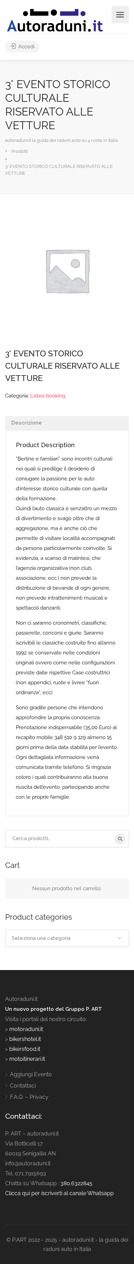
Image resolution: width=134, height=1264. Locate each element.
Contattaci (23, 1085)
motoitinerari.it (26, 1059)
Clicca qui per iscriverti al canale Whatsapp (59, 1193)
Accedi (25, 47)
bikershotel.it (25, 1039)
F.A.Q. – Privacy (29, 1097)
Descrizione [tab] (26, 423)
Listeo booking (47, 396)
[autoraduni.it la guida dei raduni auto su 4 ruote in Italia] (55, 20)
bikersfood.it (24, 1049)
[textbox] (67, 938)
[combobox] (67, 938)
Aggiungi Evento (31, 1074)
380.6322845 (76, 1183)
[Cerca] (119, 838)
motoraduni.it (25, 1029)
